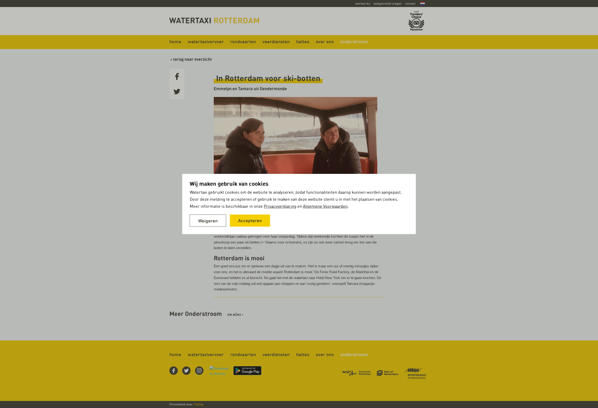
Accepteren (250, 220)
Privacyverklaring (280, 206)
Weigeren (208, 221)
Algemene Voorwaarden (325, 206)
